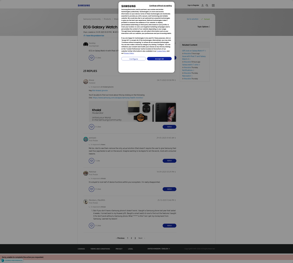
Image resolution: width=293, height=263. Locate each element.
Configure (133, 59)
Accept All (159, 59)
